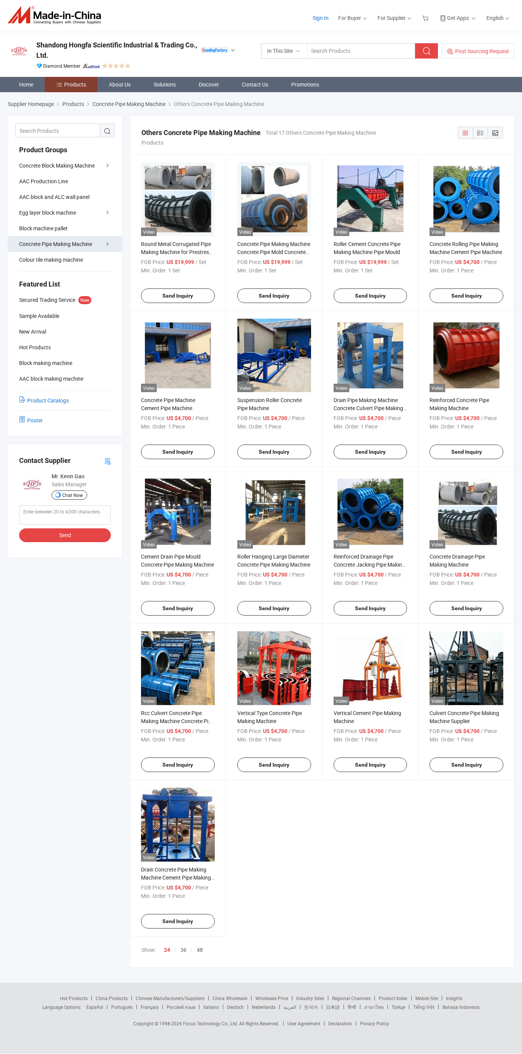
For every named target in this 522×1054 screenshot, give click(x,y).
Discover (209, 84)
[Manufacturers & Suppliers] (57, 15)
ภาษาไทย (374, 1007)
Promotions (305, 84)
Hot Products (74, 998)
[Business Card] (108, 461)
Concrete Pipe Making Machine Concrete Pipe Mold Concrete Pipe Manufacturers (273, 252)
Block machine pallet (43, 228)
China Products (112, 998)
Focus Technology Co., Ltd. (211, 1023)
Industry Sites (310, 998)
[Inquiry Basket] (426, 17)
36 (183, 949)
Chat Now (72, 495)
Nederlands (264, 1007)
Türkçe (398, 1007)
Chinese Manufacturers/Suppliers (170, 998)
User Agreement (303, 1023)
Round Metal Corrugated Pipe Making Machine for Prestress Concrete (176, 252)
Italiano (211, 1007)
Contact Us (255, 84)
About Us (120, 84)
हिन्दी (352, 1007)
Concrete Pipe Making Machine (55, 244)
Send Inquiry (177, 296)
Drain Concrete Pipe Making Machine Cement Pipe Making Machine (176, 877)
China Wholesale (229, 998)
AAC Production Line (43, 181)
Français (150, 1007)
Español (94, 1007)
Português (122, 1007)
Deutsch (235, 1007)
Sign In (321, 17)
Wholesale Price (271, 998)
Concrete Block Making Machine (57, 165)
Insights (454, 998)
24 (167, 950)
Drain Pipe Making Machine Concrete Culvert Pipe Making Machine (368, 408)
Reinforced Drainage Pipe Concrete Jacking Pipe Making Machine (369, 564)
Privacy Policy (374, 1023)
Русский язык (181, 1007)
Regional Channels (351, 998)
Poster (35, 420)
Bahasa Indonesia (461, 1007)
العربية (290, 1007)
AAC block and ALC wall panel (54, 196)
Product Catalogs (48, 400)
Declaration (340, 1023)
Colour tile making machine (51, 259)
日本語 (333, 1007)
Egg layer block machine (47, 212)
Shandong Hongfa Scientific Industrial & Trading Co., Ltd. (116, 50)
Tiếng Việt (423, 1007)
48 (200, 949)
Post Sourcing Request (482, 51)
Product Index (393, 998)
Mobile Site (426, 998)
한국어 (311, 1007)
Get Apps (458, 17)
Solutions (165, 84)
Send (65, 535)
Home (26, 84)
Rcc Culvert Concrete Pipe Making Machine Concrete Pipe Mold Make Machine (177, 721)
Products (75, 84)
